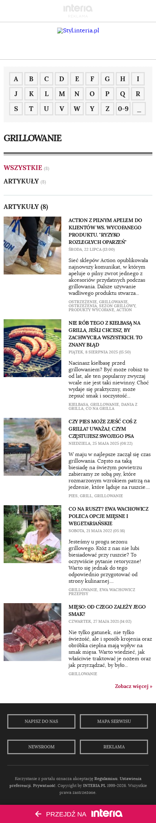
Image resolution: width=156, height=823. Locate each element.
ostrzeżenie (83, 301)
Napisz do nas (41, 721)
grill (86, 495)
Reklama (114, 747)
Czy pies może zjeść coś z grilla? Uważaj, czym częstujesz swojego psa (102, 428)
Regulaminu (106, 778)
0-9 (123, 108)
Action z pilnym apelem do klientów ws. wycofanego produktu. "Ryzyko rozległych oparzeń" (105, 231)
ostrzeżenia (83, 305)
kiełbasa (78, 404)
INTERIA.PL (94, 785)
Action (124, 309)
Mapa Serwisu (114, 721)
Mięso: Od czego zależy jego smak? (107, 610)
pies (73, 495)
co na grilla (100, 408)
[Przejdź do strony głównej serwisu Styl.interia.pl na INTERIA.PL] (78, 30)
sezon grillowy (117, 305)
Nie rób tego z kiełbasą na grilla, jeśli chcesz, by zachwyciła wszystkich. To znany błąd (106, 334)
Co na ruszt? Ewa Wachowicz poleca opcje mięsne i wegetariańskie (108, 516)
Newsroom (41, 747)
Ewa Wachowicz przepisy (102, 591)
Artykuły (21, 181)
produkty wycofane (91, 309)
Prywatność (44, 785)
